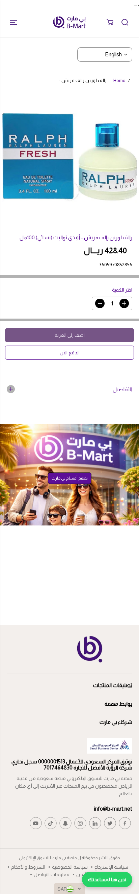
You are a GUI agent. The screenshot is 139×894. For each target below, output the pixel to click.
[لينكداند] (95, 823)
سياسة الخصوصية (70, 867)
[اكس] (110, 823)
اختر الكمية (122, 290)
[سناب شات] (65, 823)
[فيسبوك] (124, 823)
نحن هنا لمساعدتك (107, 879)
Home (119, 80)
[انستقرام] (80, 823)
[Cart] (110, 22)
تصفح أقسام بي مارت (70, 478)
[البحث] (124, 22)
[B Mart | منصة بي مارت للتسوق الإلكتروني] (69, 22)
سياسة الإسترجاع (111, 867)
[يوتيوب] (35, 823)
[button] (11, 22)
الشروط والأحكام (28, 867)
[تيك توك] (50, 823)
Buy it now (69, 352)
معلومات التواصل (52, 874)
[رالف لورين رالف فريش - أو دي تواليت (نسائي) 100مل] (69, 156)
